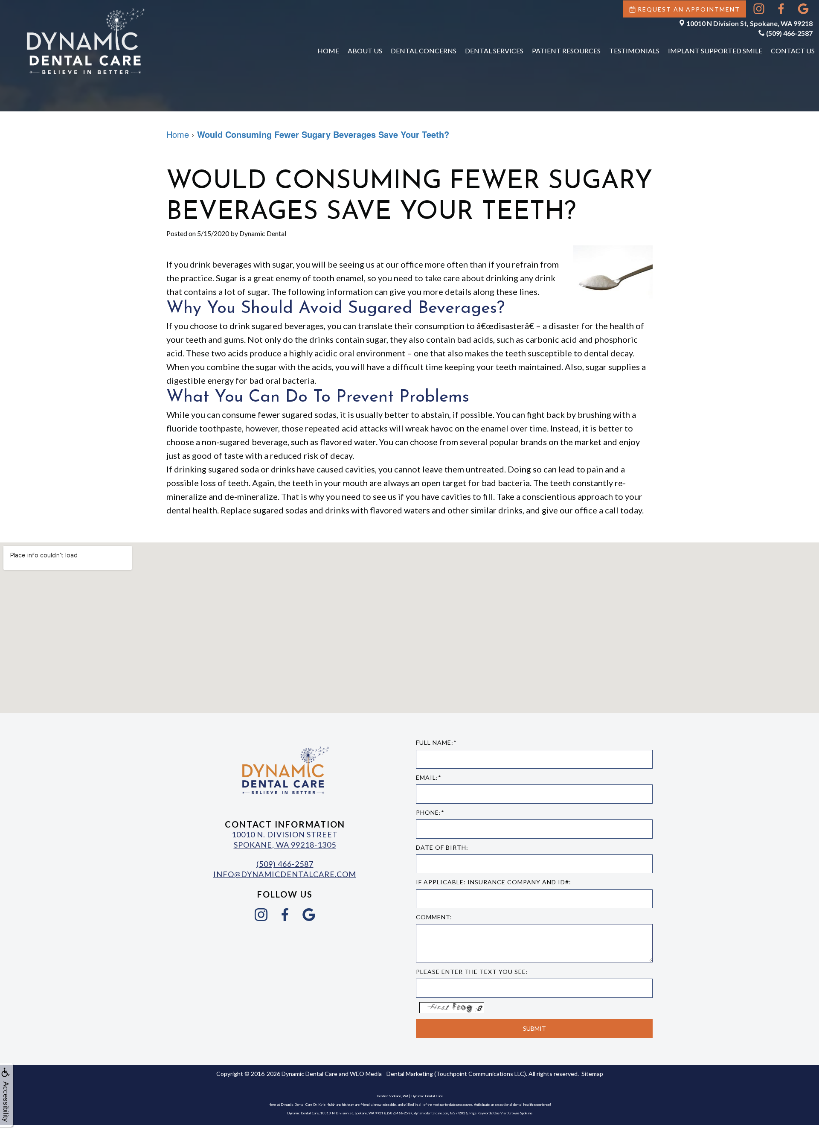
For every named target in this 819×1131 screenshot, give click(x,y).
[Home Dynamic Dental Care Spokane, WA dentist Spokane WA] (85, 41)
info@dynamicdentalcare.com (284, 874)
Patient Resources (566, 51)
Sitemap (592, 1073)
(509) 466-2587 (789, 33)
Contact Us (793, 51)
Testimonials (634, 51)
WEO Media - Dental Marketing (391, 1073)
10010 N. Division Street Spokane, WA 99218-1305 (285, 839)
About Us (365, 51)
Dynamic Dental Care (309, 1073)
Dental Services (494, 51)
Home (328, 51)
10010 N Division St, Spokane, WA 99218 (749, 23)
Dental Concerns (423, 51)
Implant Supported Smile (715, 51)
